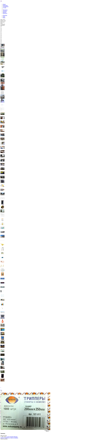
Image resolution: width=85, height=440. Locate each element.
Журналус (5, 13)
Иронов (4, 12)
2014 (4, 16)
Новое (4, 4)
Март (4, 17)
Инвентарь (5, 5)
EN (1, 1)
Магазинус (5, 9)
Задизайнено (5, 6)
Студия (4, 7)
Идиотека (5, 15)
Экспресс (5, 11)
